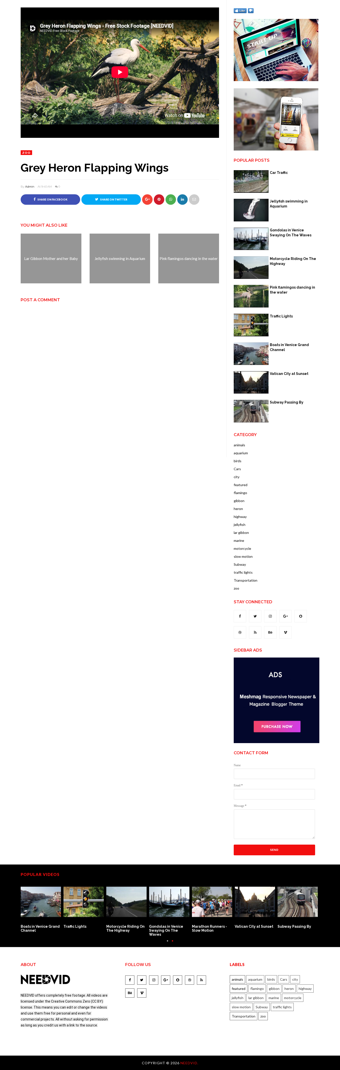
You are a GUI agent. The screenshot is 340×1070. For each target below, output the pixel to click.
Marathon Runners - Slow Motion (209, 928)
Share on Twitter (113, 199)
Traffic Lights (281, 316)
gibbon (239, 501)
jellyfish (239, 524)
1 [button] (167, 943)
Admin (29, 186)
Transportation (245, 580)
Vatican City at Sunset (289, 374)
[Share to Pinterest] (194, 199)
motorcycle (242, 548)
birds (237, 461)
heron (238, 509)
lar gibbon (241, 532)
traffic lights (243, 572)
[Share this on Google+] (147, 199)
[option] (42, 907)
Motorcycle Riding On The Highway (293, 261)
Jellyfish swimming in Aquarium (289, 203)
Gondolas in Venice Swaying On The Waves (290, 232)
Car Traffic (279, 173)
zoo (26, 152)
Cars (237, 469)
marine (239, 540)
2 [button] (172, 943)
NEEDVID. (189, 1063)
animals (239, 445)
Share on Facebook (52, 199)
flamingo (240, 493)
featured (240, 485)
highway (240, 516)
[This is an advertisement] (276, 80)
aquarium (241, 453)
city (236, 477)
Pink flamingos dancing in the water (292, 289)
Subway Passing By (286, 402)
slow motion (243, 556)
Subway (240, 564)
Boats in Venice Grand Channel (289, 347)
